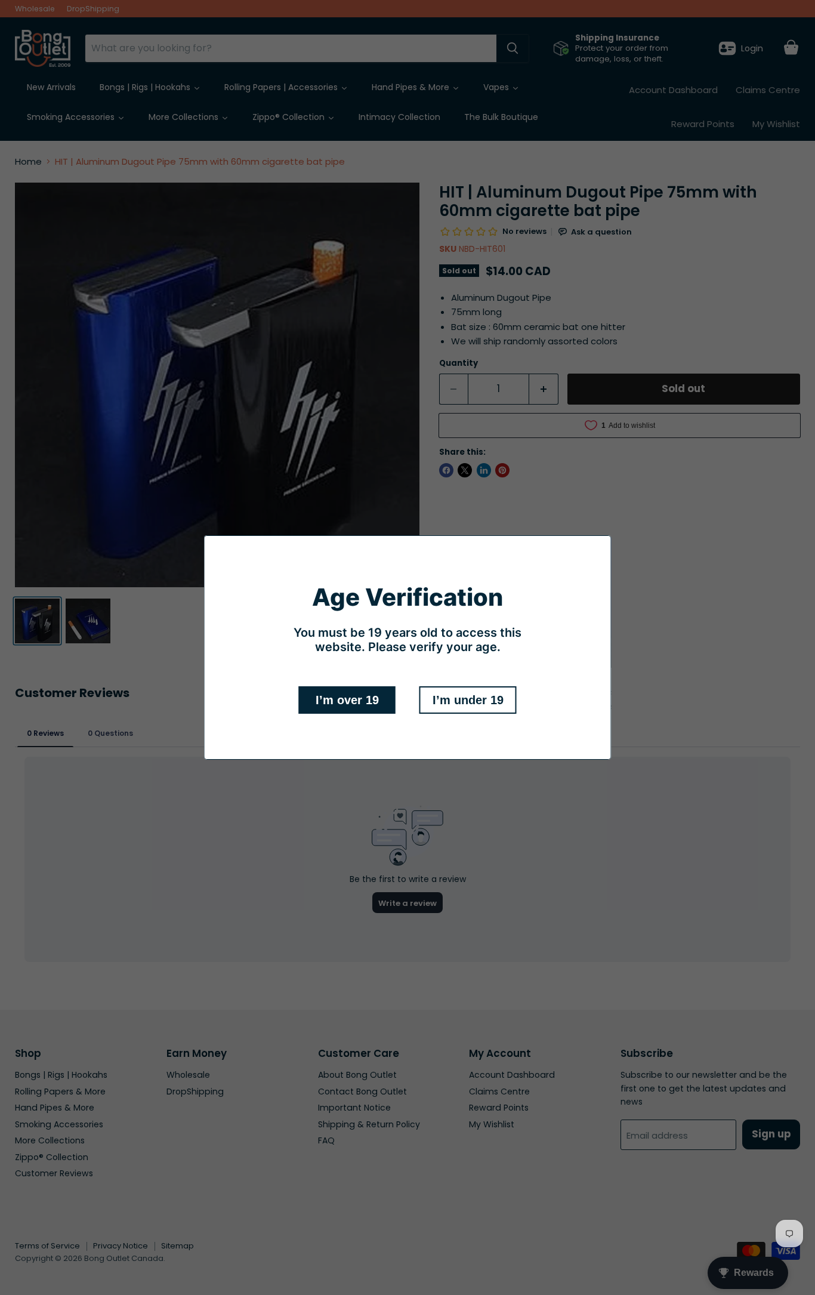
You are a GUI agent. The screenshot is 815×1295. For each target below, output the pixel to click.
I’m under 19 (468, 700)
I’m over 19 (347, 700)
